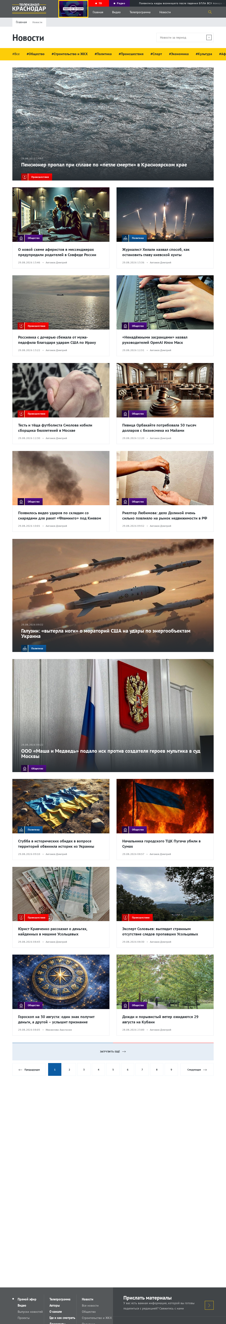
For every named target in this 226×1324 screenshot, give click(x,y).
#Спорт (156, 54)
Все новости (90, 1305)
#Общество (36, 54)
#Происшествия (131, 54)
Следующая (194, 1069)
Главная (98, 12)
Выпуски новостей (30, 1312)
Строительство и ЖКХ (97, 1318)
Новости (165, 12)
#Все (16, 54)
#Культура (204, 54)
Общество (89, 1312)
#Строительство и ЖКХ (70, 54)
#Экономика (179, 54)
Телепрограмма (140, 12)
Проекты (24, 1318)
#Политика (103, 54)
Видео (116, 12)
